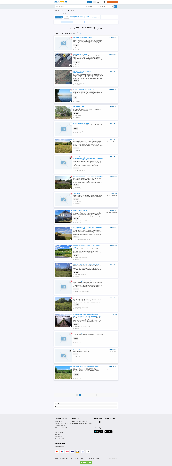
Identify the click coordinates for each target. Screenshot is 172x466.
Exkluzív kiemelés (59, 446)
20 (77, 33)
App (90, 2)
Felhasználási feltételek (61, 428)
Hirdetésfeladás (113, 2)
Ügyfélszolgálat (59, 432)
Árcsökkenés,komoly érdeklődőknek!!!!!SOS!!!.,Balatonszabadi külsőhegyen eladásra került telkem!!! (88, 158)
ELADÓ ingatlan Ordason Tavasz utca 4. (84, 89)
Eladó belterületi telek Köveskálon (82, 37)
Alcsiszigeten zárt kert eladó (81, 123)
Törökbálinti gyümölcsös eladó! (82, 333)
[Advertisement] (86, 386)
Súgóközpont (58, 421)
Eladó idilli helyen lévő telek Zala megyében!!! (86, 366)
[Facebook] (95, 422)
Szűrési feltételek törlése (79, 21)
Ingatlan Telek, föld (66, 22)
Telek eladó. (76, 193)
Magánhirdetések (74, 17)
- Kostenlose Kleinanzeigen (82, 423)
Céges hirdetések (84, 17)
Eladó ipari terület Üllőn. (80, 54)
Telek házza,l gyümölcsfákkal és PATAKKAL (85, 281)
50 (80, 33)
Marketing (57, 434)
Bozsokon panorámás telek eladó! (83, 140)
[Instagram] (99, 422)
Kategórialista (58, 436)
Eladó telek (76, 298)
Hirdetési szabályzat (60, 425)
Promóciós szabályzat (60, 438)
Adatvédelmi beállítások (61, 430)
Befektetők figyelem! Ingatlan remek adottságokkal (88, 176)
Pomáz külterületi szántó (80, 349)
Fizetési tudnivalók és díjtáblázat (63, 423)
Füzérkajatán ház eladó (80, 210)
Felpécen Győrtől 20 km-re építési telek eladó (86, 264)
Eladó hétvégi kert (78, 106)
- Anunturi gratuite (79, 421)
